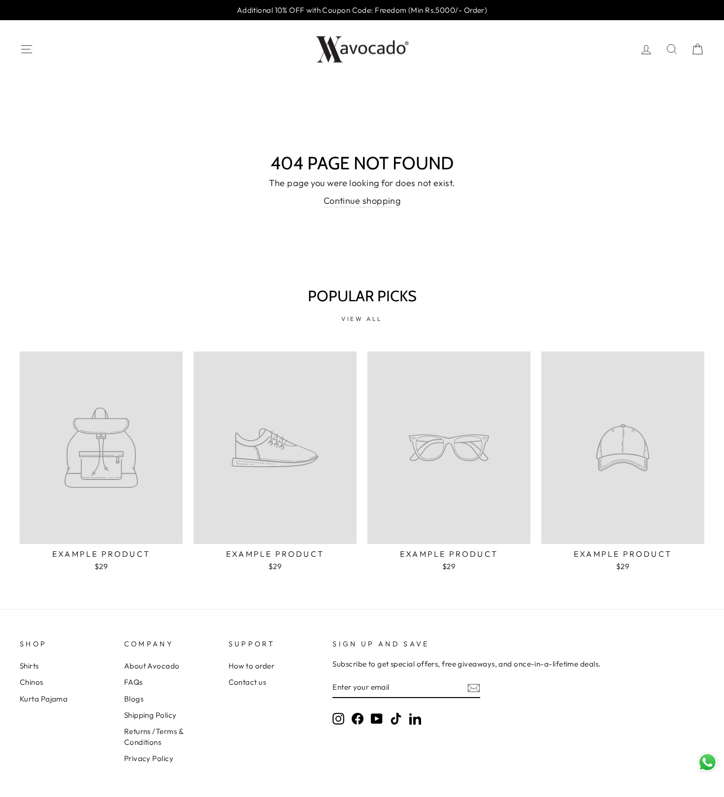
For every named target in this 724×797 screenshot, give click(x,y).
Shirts (29, 665)
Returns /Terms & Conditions (153, 736)
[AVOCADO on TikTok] (396, 719)
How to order (251, 665)
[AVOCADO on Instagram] (338, 719)
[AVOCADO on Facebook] (357, 719)
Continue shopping (362, 200)
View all (362, 318)
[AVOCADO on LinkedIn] (415, 719)
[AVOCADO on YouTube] (377, 719)
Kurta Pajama (43, 698)
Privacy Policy (148, 758)
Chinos (31, 682)
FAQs (133, 682)
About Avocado (152, 665)
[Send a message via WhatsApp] (707, 762)
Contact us (247, 682)
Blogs (133, 698)
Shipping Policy (150, 715)
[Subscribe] (473, 687)
